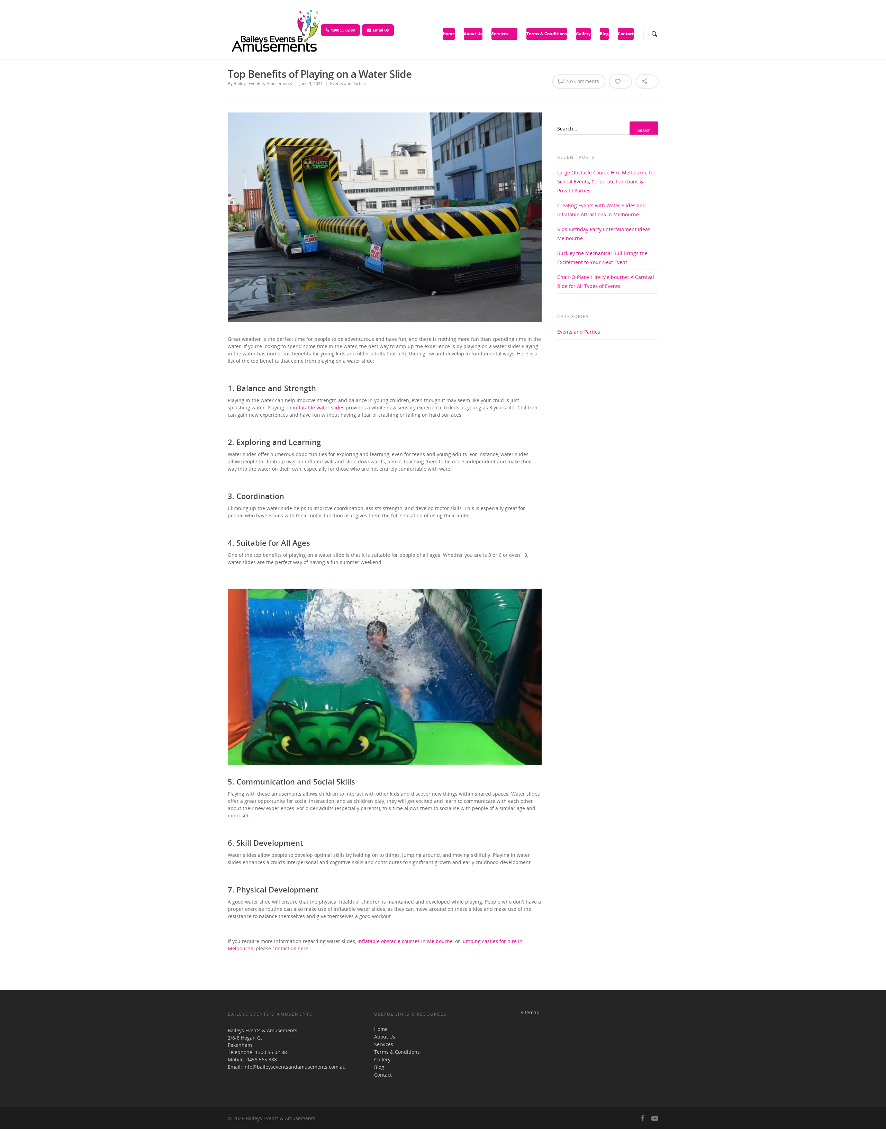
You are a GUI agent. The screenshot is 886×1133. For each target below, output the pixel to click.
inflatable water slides (318, 407)
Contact (626, 34)
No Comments (582, 81)
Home (449, 34)
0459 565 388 (261, 1059)
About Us (473, 34)
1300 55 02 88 (343, 30)
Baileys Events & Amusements (263, 84)
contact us (284, 948)
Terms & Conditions (546, 34)
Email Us (381, 30)
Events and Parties (348, 84)
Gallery (583, 34)
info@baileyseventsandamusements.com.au (294, 1066)
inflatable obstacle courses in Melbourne (405, 941)
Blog (604, 34)
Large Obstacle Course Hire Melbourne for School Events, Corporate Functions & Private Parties (606, 181)
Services (499, 34)
